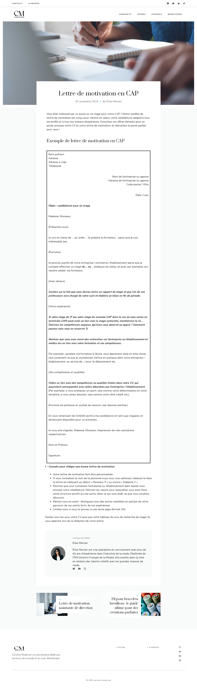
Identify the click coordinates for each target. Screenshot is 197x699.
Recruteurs (175, 14)
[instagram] (184, 3)
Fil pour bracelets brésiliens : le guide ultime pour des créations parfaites (124, 605)
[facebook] (173, 3)
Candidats (125, 14)
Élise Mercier (114, 101)
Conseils (156, 14)
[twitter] (179, 3)
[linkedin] (168, 3)
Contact (17, 3)
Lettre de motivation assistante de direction (76, 605)
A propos (34, 3)
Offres (141, 14)
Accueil (121, 647)
